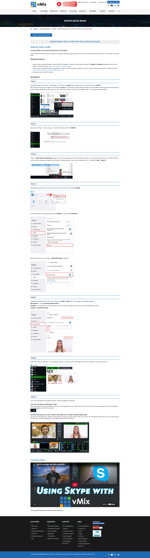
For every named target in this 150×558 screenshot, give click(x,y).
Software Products (37, 536)
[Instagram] (115, 5)
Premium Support (68, 533)
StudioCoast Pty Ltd (44, 554)
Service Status (83, 2)
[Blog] (118, 5)
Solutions (73, 11)
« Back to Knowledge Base (41, 35)
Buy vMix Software (53, 526)
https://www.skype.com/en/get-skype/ (59, 66)
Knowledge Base (45, 29)
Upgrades (51, 533)
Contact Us (102, 2)
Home (34, 11)
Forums (102, 11)
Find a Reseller (52, 531)
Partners (93, 11)
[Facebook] (108, 5)
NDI (32, 538)
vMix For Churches (53, 538)
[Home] (31, 29)
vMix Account (114, 2)
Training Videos (68, 538)
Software (43, 11)
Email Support (67, 536)
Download (54, 11)
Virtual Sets (51, 536)
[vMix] (38, 4)
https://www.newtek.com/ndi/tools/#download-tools (48, 70)
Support (112, 11)
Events (80, 531)
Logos (80, 533)
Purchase (82, 11)
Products (63, 11)
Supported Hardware (37, 531)
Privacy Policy (82, 541)
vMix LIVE (93, 2)
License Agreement (84, 543)
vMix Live (81, 546)
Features (34, 528)
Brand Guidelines (83, 526)
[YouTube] (111, 5)
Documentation (68, 531)
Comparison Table (53, 528)
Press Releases (82, 538)
